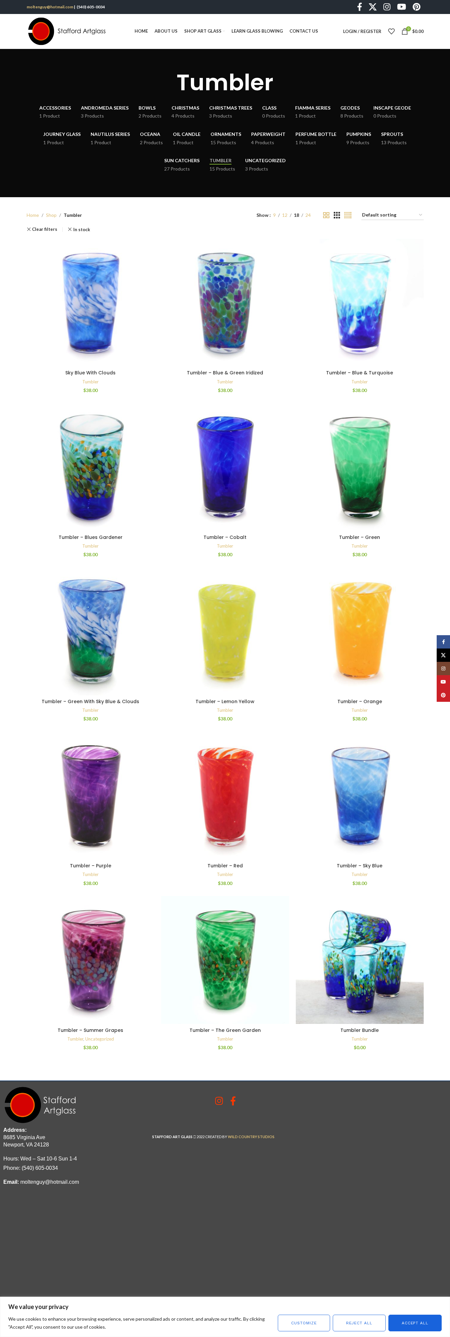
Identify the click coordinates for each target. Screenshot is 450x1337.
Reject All (359, 1323)
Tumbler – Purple (90, 865)
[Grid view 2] (326, 215)
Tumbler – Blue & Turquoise (359, 372)
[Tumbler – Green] (360, 467)
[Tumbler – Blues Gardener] (91, 467)
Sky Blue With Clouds (90, 372)
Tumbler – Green (359, 537)
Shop (51, 215)
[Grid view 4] (347, 215)
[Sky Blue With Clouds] (91, 303)
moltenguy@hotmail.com (50, 6)
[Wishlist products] (391, 31)
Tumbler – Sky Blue (359, 865)
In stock (81, 229)
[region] (225, 1317)
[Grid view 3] (337, 215)
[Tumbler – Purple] (91, 796)
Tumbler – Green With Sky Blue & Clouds (90, 701)
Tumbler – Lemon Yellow (225, 701)
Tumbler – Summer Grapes (90, 1030)
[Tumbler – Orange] (360, 631)
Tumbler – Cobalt (225, 537)
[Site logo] (68, 31)
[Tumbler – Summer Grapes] (91, 960)
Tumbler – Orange (359, 701)
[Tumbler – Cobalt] (225, 467)
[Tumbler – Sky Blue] (360, 796)
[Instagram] (219, 1100)
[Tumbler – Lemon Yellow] (225, 631)
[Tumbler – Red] (225, 796)
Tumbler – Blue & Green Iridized (225, 372)
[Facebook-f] (232, 1100)
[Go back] (168, 82)
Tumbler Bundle (359, 1030)
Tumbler (90, 381)
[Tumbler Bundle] (360, 960)
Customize (303, 1323)
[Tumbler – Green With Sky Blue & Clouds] (91, 631)
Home (33, 215)
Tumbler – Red (225, 865)
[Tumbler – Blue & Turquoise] (360, 303)
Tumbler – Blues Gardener (91, 537)
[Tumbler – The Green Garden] (225, 960)
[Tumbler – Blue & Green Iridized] (225, 303)
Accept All (415, 1323)
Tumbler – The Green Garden (225, 1030)
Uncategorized (99, 1039)
